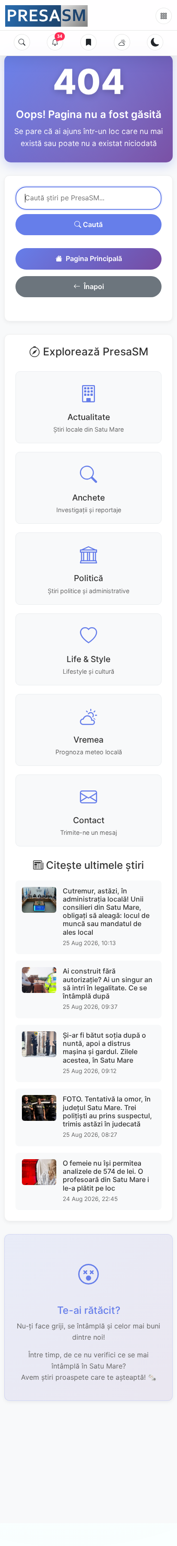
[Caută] (22, 42)
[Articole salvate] (88, 42)
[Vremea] (122, 42)
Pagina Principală (94, 258)
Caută (92, 224)
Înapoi (94, 286)
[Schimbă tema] (155, 42)
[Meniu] (164, 16)
